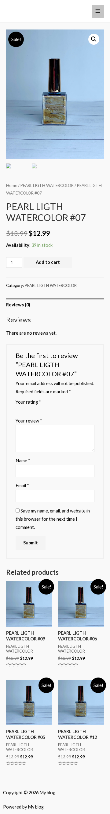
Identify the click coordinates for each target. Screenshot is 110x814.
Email (22, 485)
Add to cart (48, 262)
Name (23, 460)
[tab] (55, 304)
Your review (29, 420)
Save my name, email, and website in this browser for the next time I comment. (53, 519)
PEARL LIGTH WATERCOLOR (47, 185)
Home (11, 185)
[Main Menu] (98, 11)
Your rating (28, 402)
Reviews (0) (18, 304)
